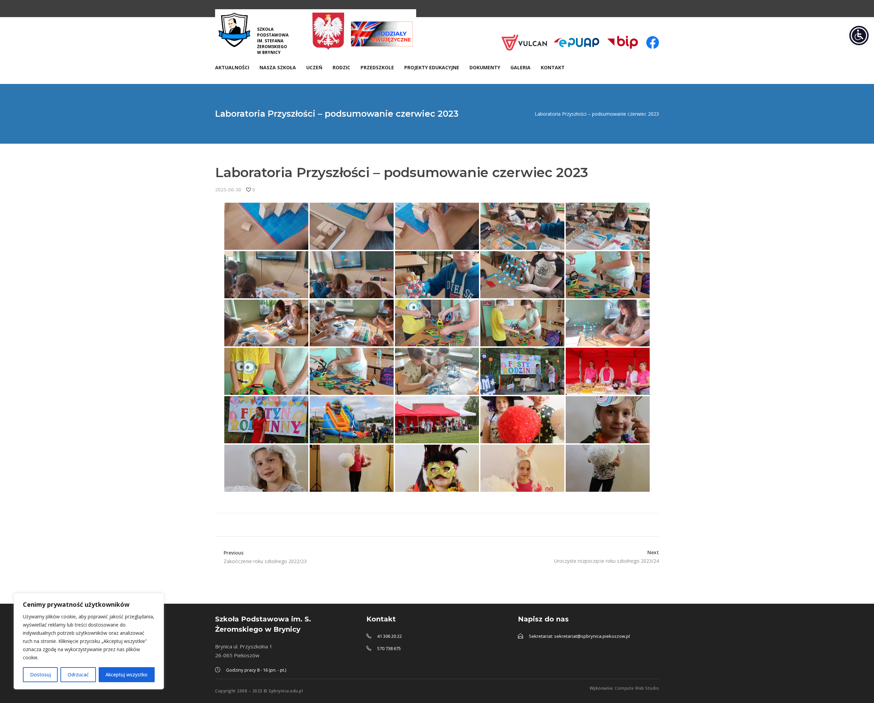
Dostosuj (40, 674)
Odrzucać (78, 674)
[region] (89, 641)
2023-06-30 (228, 189)
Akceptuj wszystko (126, 674)
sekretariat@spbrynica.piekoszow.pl (592, 636)
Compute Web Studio (637, 688)
